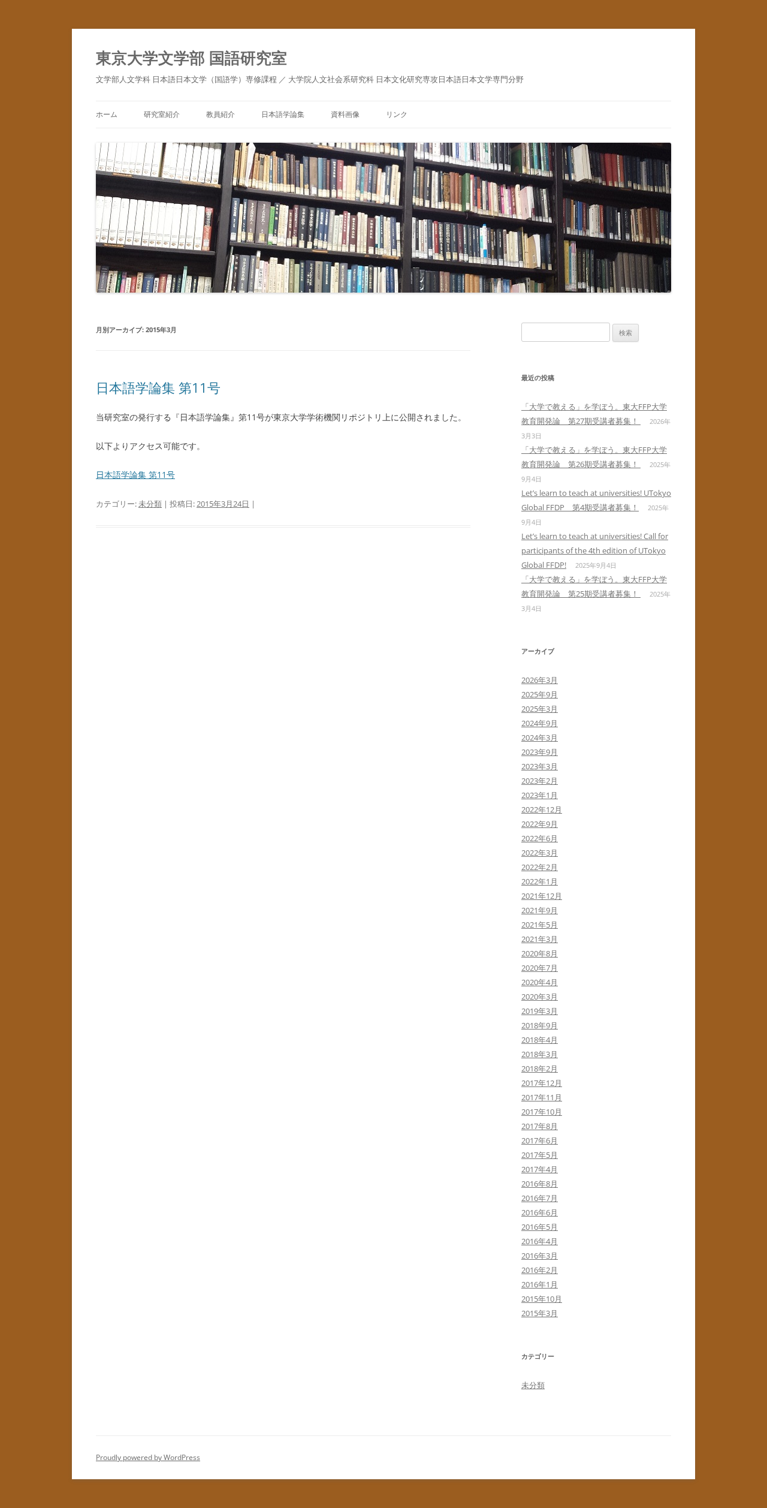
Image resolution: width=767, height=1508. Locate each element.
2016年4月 (539, 1241)
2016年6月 (539, 1212)
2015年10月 (541, 1298)
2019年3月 (539, 1011)
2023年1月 (539, 795)
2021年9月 (539, 910)
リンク (396, 114)
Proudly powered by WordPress (148, 1457)
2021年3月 (539, 939)
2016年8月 (539, 1183)
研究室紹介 (162, 114)
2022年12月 (541, 809)
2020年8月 (539, 953)
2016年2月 (539, 1270)
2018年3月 (539, 1054)
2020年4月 (539, 982)
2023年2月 (539, 780)
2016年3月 (539, 1255)
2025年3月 (539, 708)
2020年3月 (539, 996)
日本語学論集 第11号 (158, 387)
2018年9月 (539, 1025)
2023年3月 (539, 766)
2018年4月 (539, 1039)
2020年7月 (539, 967)
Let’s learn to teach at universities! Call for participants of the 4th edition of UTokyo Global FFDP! (594, 550)
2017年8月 (539, 1126)
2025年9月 (539, 694)
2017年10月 (541, 1111)
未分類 (150, 503)
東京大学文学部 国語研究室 (191, 57)
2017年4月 (539, 1169)
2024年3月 (539, 737)
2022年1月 (539, 881)
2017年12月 (541, 1082)
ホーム (106, 114)
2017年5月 (539, 1154)
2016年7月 (539, 1198)
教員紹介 (220, 114)
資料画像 (345, 114)
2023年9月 (539, 752)
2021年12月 (541, 895)
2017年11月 (541, 1097)
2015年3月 (539, 1313)
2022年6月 (539, 838)
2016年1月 (539, 1284)
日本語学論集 (282, 114)
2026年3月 (539, 680)
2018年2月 (539, 1068)
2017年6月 (539, 1140)
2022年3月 (539, 852)
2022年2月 (539, 867)
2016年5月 (539, 1226)
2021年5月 (539, 924)
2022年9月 (539, 823)
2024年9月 (539, 723)
